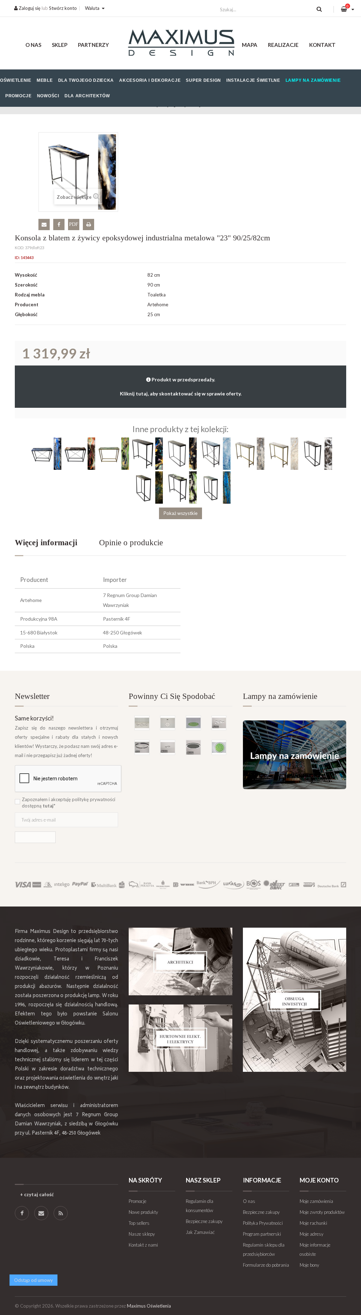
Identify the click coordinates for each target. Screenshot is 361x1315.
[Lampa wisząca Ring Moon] (167, 723)
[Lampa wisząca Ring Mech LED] (193, 723)
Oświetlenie (15, 80)
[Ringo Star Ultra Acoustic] (193, 747)
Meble (45, 80)
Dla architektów (87, 95)
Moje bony (309, 1265)
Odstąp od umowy (33, 1280)
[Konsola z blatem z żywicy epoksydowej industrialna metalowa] (45, 453)
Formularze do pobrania (266, 1265)
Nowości (48, 95)
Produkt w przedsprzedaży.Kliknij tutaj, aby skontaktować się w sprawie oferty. (180, 386)
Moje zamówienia (316, 1201)
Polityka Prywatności (263, 1223)
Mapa (249, 45)
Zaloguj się (29, 8)
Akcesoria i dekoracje (149, 80)
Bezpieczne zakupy (204, 1221)
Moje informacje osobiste (315, 1249)
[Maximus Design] (180, 43)
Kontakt (322, 45)
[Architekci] (180, 961)
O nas (33, 45)
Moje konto (319, 1180)
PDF (73, 224)
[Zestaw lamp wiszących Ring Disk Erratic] (142, 723)
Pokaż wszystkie (180, 513)
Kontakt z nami (143, 1245)
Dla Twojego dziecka (86, 80)
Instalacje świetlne (253, 80)
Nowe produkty (143, 1212)
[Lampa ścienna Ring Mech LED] (219, 747)
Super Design (203, 80)
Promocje (18, 95)
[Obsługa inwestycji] (294, 1000)
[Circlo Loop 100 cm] (142, 747)
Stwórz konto (63, 8)
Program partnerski (262, 1234)
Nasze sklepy (142, 1234)
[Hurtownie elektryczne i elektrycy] (180, 1038)
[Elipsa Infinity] (167, 747)
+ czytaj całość (37, 1194)
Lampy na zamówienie (313, 80)
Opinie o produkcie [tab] (131, 542)
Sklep (59, 45)
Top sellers (139, 1223)
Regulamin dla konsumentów (199, 1205)
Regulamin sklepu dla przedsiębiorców (263, 1249)
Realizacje (283, 45)
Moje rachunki (313, 1223)
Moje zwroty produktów (322, 1212)
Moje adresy (311, 1234)
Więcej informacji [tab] (46, 542)
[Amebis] (219, 723)
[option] (180, 727)
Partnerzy (93, 45)
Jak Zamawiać (200, 1232)
